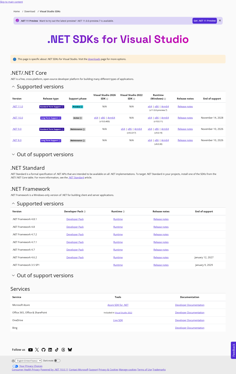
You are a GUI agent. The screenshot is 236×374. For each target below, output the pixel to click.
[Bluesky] (70, 349)
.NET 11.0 (17, 106)
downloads (94, 59)
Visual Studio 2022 (123, 312)
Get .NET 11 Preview (205, 20)
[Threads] (63, 349)
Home (16, 11)
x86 (157, 106)
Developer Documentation (189, 304)
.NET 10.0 (17, 117)
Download (29, 11)
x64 (150, 106)
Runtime (118, 219)
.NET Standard (76, 177)
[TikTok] (56, 349)
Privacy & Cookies (108, 369)
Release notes (185, 106)
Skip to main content (11, 1)
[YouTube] (30, 349)
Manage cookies (128, 369)
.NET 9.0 (17, 129)
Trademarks (159, 369)
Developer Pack (75, 219)
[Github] (43, 349)
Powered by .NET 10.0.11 (54, 369)
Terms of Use (144, 369)
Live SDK (118, 320)
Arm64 (165, 106)
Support (93, 369)
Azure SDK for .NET (118, 304)
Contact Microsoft (78, 369)
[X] (37, 349)
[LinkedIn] (50, 349)
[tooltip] (107, 99)
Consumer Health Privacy (26, 369)
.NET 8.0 (17, 140)
